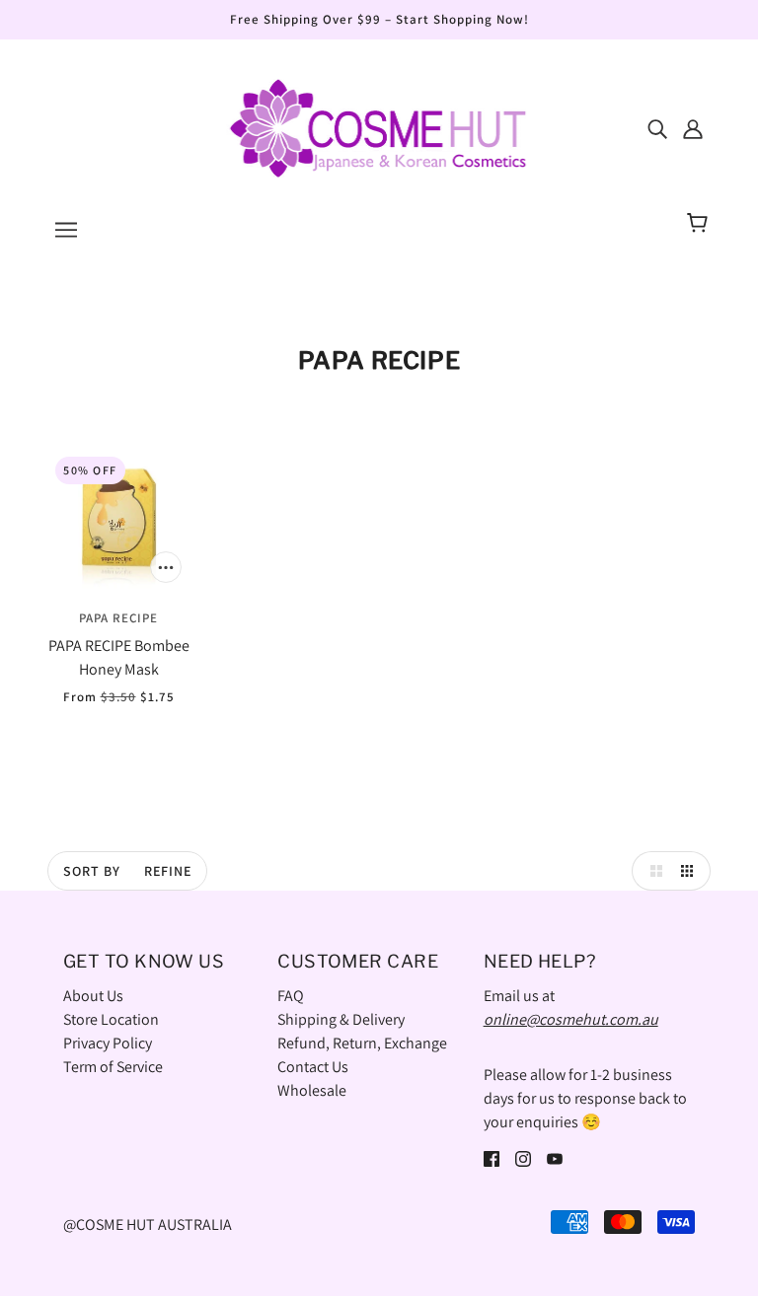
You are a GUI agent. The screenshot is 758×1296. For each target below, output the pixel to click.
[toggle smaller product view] (691, 871)
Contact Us (312, 1066)
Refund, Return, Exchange (362, 1043)
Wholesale (311, 1090)
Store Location (111, 1019)
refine (167, 871)
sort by (91, 871)
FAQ (290, 995)
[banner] (379, 126)
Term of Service (113, 1066)
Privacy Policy (107, 1043)
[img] (657, 128)
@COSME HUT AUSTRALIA (147, 1224)
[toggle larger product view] (651, 871)
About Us (93, 995)
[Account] (693, 128)
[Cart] (700, 223)
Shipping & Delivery (341, 1019)
